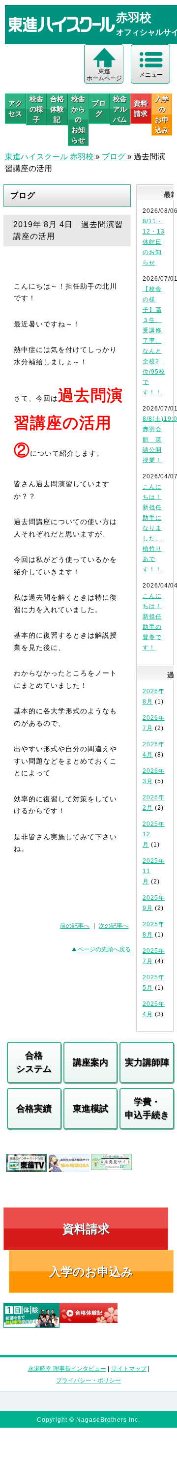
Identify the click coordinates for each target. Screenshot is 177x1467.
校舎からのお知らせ (78, 119)
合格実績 (34, 1109)
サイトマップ (129, 1368)
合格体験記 (57, 109)
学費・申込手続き (147, 1108)
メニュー (151, 74)
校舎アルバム (120, 109)
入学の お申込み (162, 114)
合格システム (34, 1062)
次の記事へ (113, 925)
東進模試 (90, 1109)
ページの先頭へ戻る (104, 949)
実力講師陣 (147, 1062)
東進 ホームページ (104, 75)
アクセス (15, 108)
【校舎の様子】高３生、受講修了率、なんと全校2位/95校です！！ (154, 341)
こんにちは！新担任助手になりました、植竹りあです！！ (152, 528)
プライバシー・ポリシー (88, 1380)
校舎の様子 (36, 109)
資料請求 (141, 108)
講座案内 (90, 1062)
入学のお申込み (91, 1271)
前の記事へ (74, 925)
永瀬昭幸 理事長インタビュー (67, 1368)
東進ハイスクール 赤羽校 (49, 156)
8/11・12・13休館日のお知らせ (154, 242)
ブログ (99, 108)
